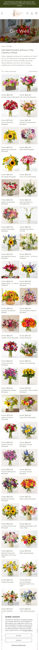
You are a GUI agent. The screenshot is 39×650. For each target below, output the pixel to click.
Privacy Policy (28, 630)
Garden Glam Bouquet (10, 338)
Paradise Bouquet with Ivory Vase (28, 527)
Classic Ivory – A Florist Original (28, 257)
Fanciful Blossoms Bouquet (8, 472)
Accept (18, 635)
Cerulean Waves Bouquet (26, 472)
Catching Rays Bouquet (25, 284)
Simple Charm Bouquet (10, 97)
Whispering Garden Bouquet (9, 391)
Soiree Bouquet (25, 338)
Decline (18, 640)
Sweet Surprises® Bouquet (8, 203)
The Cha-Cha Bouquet (28, 97)
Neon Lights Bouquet (28, 499)
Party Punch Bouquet (28, 417)
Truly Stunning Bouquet (7, 364)
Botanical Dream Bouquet (8, 500)
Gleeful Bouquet (8, 582)
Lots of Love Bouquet (28, 177)
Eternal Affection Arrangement (26, 203)
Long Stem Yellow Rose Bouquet (29, 391)
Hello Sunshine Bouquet (7, 418)
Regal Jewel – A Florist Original (10, 284)
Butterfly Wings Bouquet (26, 445)
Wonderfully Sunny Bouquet (9, 257)
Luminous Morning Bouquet (9, 527)
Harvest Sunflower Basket (8, 311)
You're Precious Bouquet (7, 123)
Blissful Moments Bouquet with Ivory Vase (9, 555)
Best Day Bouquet (27, 553)
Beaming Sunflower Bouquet (9, 150)
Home (3, 46)
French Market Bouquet (7, 612)
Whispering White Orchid (27, 230)
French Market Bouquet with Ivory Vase (27, 584)
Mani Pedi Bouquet (27, 149)
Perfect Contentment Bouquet (28, 123)
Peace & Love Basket (27, 363)
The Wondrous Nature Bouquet (28, 311)
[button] (27, 13)
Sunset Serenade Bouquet (8, 230)
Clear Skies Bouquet (27, 611)
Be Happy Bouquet (9, 177)
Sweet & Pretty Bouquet (7, 445)
